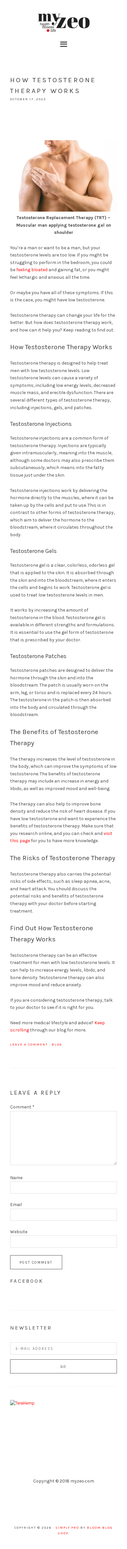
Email (16, 1204)
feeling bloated (32, 270)
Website (18, 1232)
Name (16, 1178)
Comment (22, 1107)
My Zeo (63, 23)
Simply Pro (67, 1528)
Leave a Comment (29, 1045)
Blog (57, 1045)
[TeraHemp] (22, 1403)
